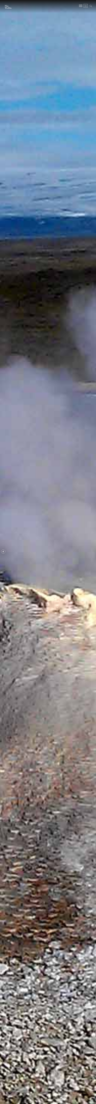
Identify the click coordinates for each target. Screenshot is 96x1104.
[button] (8, 5)
